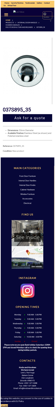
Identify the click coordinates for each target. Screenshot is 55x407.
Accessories (27, 199)
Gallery (39, 3)
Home (7, 3)
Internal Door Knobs (27, 185)
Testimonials (30, 3)
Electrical (27, 203)
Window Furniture (27, 194)
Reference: (8, 146)
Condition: (7, 151)
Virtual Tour (11, 5)
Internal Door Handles (27, 181)
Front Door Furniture (27, 176)
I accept (4, 405)
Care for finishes (17, 3)
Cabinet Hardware (27, 190)
